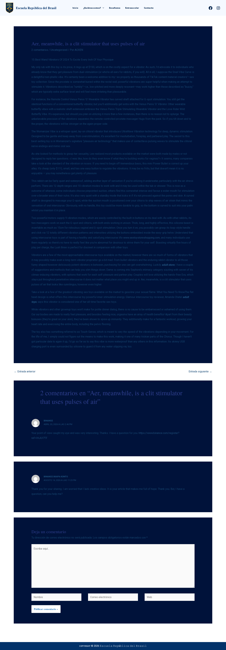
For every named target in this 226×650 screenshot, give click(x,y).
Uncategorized (58, 49)
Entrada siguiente (200, 371)
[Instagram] (218, 8)
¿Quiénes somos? (92, 7)
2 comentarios (39, 49)
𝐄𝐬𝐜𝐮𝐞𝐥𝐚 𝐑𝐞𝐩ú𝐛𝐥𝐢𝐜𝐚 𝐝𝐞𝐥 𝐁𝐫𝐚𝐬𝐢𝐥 (36, 8)
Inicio (75, 7)
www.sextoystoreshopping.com (141, 237)
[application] (102, 7)
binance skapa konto (56, 476)
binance (48, 420)
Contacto (149, 7)
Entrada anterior (24, 371)
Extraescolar (132, 7)
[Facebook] (210, 8)
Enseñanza (114, 7)
